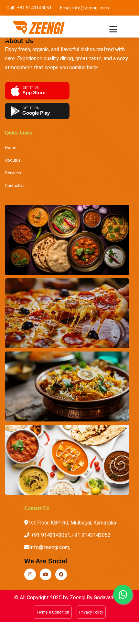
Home (10, 147)
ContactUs (15, 185)
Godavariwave (108, 597)
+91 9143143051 (34, 7)
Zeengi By (81, 597)
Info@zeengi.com (90, 7)
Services (13, 172)
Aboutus (13, 160)
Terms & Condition (52, 612)
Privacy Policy (91, 612)
